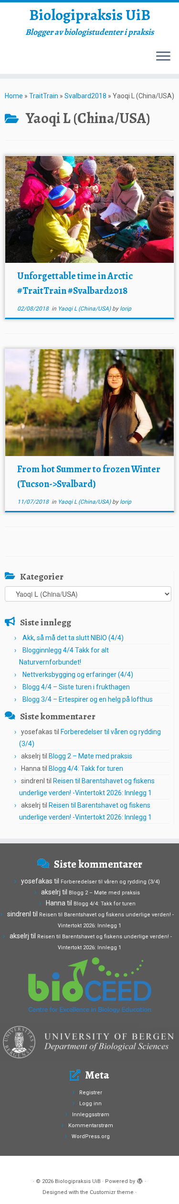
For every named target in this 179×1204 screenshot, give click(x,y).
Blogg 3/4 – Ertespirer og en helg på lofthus (87, 699)
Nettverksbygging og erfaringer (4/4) (77, 674)
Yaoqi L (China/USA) (85, 308)
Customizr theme (112, 1192)
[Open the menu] (163, 57)
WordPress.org (91, 1136)
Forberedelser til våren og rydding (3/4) (110, 882)
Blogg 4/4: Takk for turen (86, 768)
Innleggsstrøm (90, 1114)
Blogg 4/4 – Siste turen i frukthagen (76, 687)
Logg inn (90, 1103)
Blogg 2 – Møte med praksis (90, 756)
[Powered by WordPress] (140, 1179)
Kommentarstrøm (90, 1125)
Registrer (90, 1093)
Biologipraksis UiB (89, 15)
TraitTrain (43, 96)
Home (14, 96)
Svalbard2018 (85, 96)
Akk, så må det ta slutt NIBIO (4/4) (73, 638)
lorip (125, 308)
